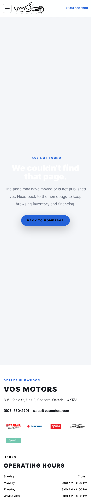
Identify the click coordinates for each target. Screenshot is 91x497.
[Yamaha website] (13, 426)
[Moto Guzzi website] (77, 426)
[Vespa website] (13, 440)
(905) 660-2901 (77, 8)
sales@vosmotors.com (51, 411)
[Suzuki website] (34, 426)
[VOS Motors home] (29, 8)
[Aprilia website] (56, 426)
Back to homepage (45, 220)
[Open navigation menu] (7, 8)
